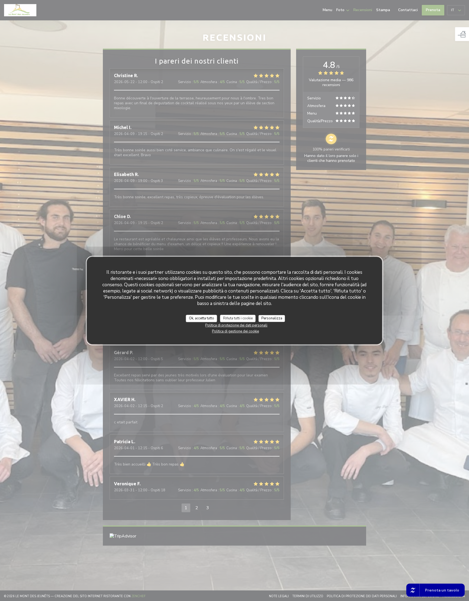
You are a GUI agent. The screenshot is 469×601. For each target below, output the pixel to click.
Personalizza (271, 318)
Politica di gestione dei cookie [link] (235, 331)
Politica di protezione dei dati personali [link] (236, 325)
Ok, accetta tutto (201, 318)
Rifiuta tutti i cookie (238, 318)
